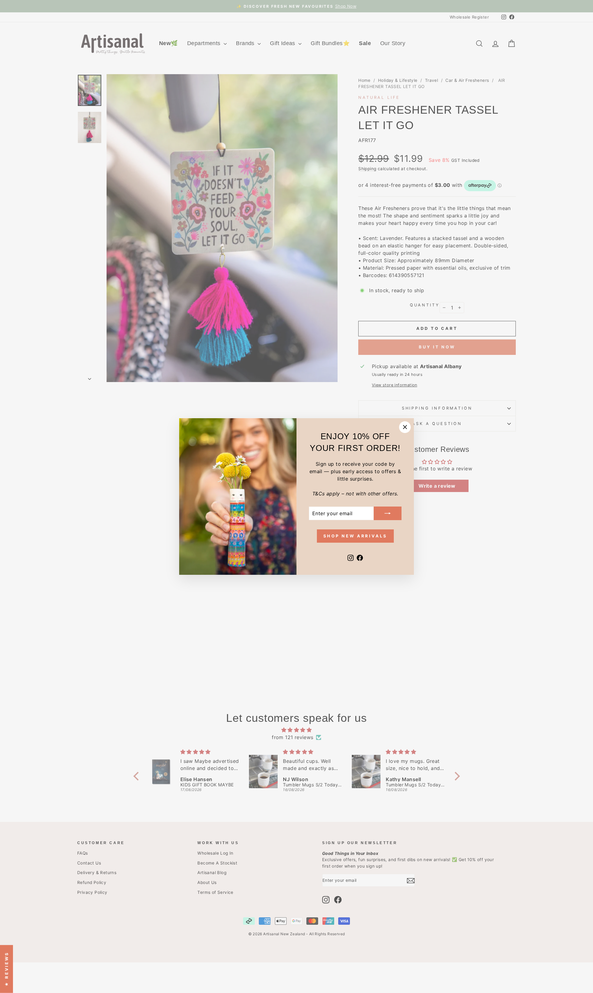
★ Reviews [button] (6, 968)
